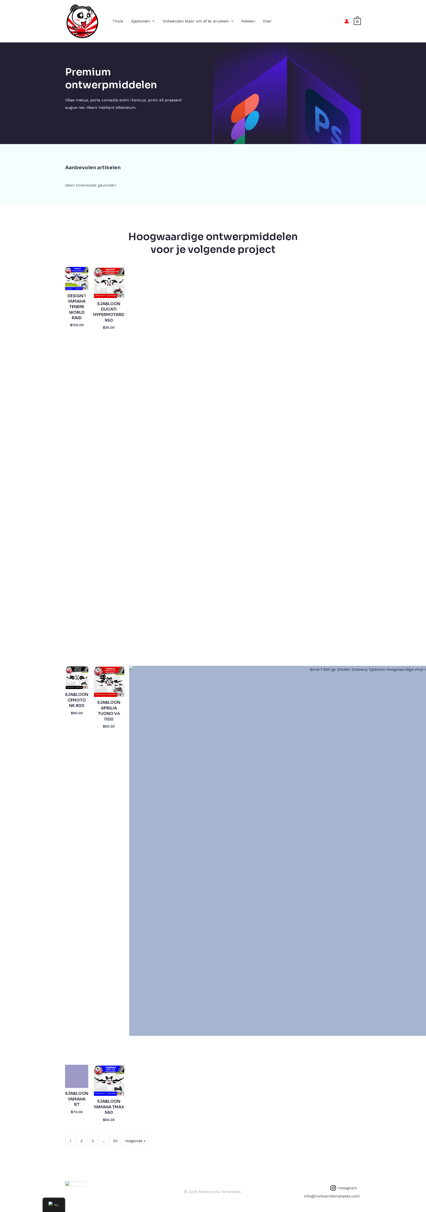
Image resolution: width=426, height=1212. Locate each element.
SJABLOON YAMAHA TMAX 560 (109, 1107)
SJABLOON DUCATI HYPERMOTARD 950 (108, 312)
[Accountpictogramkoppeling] (346, 21)
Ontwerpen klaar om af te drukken (196, 21)
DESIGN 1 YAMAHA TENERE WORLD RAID (77, 307)
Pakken (248, 21)
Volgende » (135, 1140)
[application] (152, 21)
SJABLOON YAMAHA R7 (76, 1099)
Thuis (117, 21)
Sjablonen (140, 21)
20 (115, 1140)
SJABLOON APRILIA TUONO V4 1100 (108, 711)
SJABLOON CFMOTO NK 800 (76, 700)
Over (267, 21)
